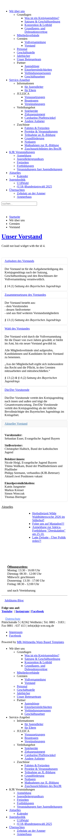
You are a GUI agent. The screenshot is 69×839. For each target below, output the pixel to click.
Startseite (14, 216)
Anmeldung (24, 155)
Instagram (22, 611)
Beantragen (31, 100)
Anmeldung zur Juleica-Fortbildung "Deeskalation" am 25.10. (49, 530)
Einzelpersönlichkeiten (38, 69)
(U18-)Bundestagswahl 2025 (34, 186)
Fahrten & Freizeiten (37, 128)
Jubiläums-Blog (14, 600)
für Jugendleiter (34, 86)
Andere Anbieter (35, 121)
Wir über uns (17, 11)
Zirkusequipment (35, 114)
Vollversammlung (35, 42)
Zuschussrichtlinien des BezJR (43, 148)
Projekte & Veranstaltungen (41, 131)
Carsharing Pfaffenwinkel (40, 117)
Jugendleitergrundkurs (30, 159)
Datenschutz (12, 618)
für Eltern (30, 90)
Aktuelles (15, 172)
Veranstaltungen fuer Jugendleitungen (39, 169)
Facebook (37, 611)
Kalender (22, 176)
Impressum (15, 632)
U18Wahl (23, 183)
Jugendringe (32, 66)
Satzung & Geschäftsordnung (42, 21)
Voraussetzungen (35, 97)
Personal (22, 49)
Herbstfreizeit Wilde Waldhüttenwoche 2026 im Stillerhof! (48, 517)
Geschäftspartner (35, 76)
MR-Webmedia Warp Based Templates (40, 642)
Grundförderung (34, 138)
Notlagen (30, 141)
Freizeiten (23, 162)
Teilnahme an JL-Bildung (40, 135)
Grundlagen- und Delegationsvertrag (36, 30)
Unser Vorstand (22, 236)
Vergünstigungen (35, 104)
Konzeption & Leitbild (38, 25)
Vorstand (30, 45)
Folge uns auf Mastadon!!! (48, 523)
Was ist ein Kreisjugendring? (42, 18)
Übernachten (17, 190)
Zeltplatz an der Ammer (31, 193)
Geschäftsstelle (26, 52)
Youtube (7, 611)
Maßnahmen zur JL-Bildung (42, 145)
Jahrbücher (23, 55)
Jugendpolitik (17, 179)
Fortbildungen (25, 165)
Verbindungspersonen (38, 73)
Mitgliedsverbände (28, 35)
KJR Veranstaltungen (22, 152)
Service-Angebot (19, 80)
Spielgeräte (31, 110)
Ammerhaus (24, 196)
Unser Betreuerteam (29, 59)
